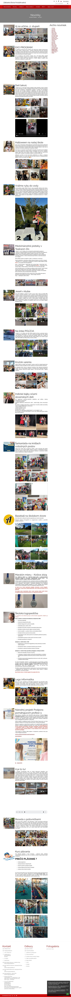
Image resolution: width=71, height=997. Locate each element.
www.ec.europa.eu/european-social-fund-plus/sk (24, 734)
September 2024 (55, 50)
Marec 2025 (54, 44)
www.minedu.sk (18, 736)
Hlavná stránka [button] (7, 6)
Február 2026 (54, 33)
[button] (58, 1)
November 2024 (55, 48)
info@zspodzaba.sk (8, 950)
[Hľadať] (67, 3)
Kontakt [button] (38, 6)
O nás (27, 962)
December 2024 (55, 47)
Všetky (53, 53)
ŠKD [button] (43, 6)
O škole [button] (21, 6)
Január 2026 (54, 34)
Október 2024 (54, 49)
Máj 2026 (53, 30)
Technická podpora (30, 950)
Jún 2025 (53, 41)
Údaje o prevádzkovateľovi (31, 958)
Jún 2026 (53, 29)
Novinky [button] (15, 6)
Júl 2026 (53, 28)
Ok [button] (67, 993)
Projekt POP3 (19, 762)
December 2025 (55, 35)
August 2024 (54, 52)
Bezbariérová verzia (7, 995)
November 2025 (55, 36)
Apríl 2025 (53, 43)
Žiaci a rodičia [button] (29, 6)
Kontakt (27, 964)
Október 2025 (54, 37)
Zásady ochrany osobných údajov (32, 956)
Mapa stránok (29, 960)
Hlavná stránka (33, 17)
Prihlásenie (66, 1)
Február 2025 (54, 45)
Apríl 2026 (53, 31)
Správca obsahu (29, 948)
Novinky (40, 17)
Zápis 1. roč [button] (50, 6)
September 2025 (55, 38)
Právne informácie (29, 954)
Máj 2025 (53, 42)
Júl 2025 (53, 40)
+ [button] (54, 1)
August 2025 (54, 39)
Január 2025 (54, 46)
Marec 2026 (54, 32)
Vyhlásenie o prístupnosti (31, 952)
